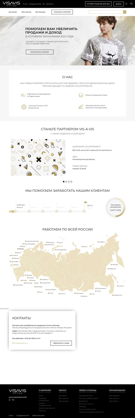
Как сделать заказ (86, 396)
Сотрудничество (35, 4)
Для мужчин (26, 12)
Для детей (13, 12)
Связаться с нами (61, 343)
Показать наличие (62, 12)
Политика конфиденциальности (91, 412)
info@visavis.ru (21, 343)
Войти (118, 4)
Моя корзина (114, 398)
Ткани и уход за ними (87, 409)
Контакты (49, 4)
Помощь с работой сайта (88, 398)
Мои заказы (113, 401)
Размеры (82, 406)
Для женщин (40, 12)
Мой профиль (114, 396)
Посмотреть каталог (39, 52)
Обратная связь (38, 415)
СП (44, 4)
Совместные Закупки (47, 408)
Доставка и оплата (86, 404)
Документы (83, 401)
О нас (25, 4)
